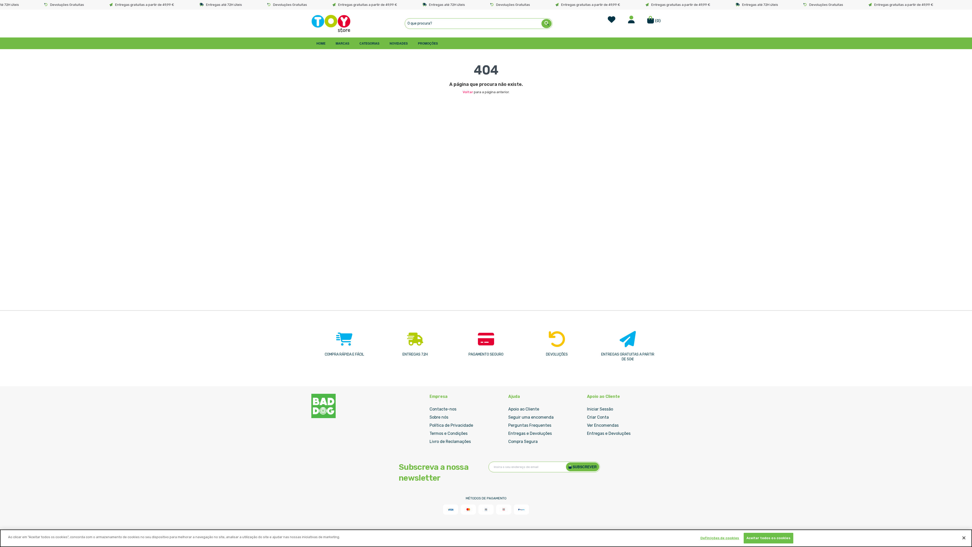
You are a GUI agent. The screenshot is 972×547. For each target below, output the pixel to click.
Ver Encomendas (603, 425)
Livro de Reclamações (450, 441)
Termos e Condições (449, 433)
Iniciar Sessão (600, 409)
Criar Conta (598, 417)
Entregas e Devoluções (530, 433)
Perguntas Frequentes (529, 425)
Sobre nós (439, 417)
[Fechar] (963, 537)
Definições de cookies (719, 538)
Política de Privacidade (451, 425)
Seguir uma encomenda (531, 417)
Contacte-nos (443, 409)
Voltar (468, 92)
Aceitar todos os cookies (768, 538)
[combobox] (479, 23)
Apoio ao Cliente (523, 409)
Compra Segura (523, 441)
